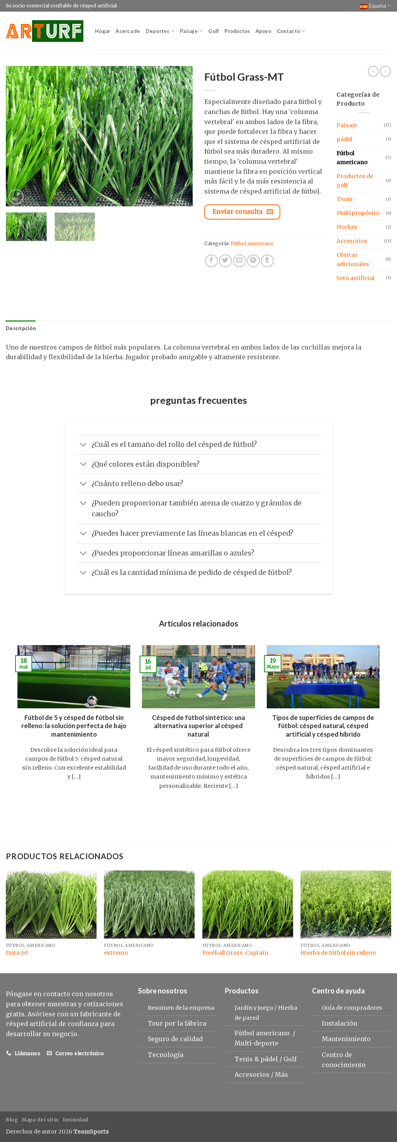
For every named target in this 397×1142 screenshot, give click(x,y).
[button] (16, 196)
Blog (12, 1120)
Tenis (345, 199)
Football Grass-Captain (235, 952)
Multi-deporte (257, 1043)
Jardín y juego (254, 1007)
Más (281, 1074)
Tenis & (248, 1059)
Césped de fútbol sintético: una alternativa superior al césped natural (198, 726)
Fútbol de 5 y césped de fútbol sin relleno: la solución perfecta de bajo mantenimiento (73, 726)
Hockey (347, 226)
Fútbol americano (252, 243)
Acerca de (128, 31)
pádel (344, 139)
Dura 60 (17, 952)
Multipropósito (358, 212)
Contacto (288, 31)
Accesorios (352, 240)
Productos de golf (355, 181)
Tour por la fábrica (177, 1023)
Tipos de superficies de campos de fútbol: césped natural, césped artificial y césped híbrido (323, 726)
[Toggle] (83, 445)
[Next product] (373, 71)
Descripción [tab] (21, 328)
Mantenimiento (346, 1039)
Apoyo (263, 31)
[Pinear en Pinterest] (253, 260)
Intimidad (76, 1120)
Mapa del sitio (40, 1120)
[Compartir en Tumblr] (267, 260)
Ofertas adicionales (353, 259)
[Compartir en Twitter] (225, 260)
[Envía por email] (239, 260)
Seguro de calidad (175, 1039)
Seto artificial (356, 278)
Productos (237, 31)
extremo (116, 952)
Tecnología (165, 1055)
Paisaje (189, 31)
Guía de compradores (352, 1007)
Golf (213, 31)
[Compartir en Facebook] (211, 260)
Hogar (102, 31)
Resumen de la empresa (181, 1007)
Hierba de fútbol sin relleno (338, 952)
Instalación (339, 1023)
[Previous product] (385, 71)
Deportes (157, 31)
